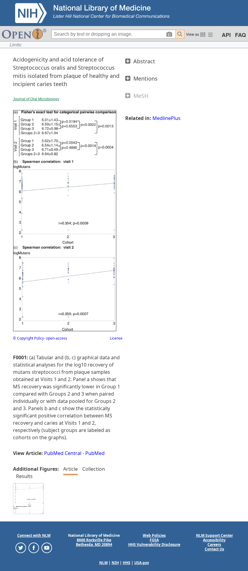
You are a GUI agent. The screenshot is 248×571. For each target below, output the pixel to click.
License (116, 338)
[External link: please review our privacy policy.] (20, 547)
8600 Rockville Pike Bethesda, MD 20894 (94, 542)
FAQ (240, 35)
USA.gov (141, 562)
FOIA (154, 540)
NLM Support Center (214, 535)
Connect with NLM (34, 535)
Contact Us (214, 549)
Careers (214, 544)
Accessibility (214, 540)
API (226, 35)
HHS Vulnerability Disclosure (154, 544)
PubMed (95, 453)
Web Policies (154, 535)
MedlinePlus (166, 118)
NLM (103, 562)
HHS (126, 562)
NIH (115, 562)
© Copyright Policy (28, 338)
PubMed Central (62, 453)
